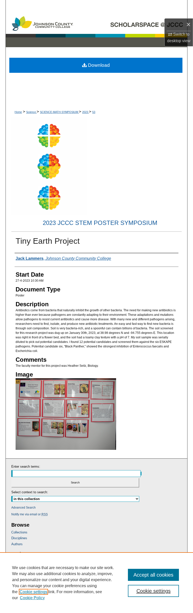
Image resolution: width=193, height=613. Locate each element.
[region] (96, 582)
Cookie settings (33, 592)
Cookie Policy (32, 598)
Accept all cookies (153, 575)
